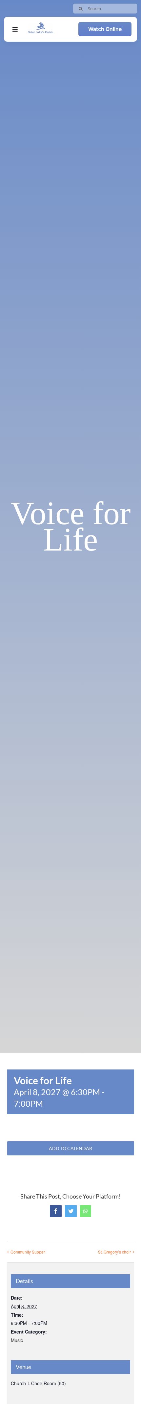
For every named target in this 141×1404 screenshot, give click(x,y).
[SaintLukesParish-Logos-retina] (40, 25)
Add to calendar (70, 1148)
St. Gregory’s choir (114, 1252)
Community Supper (27, 1252)
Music (17, 1340)
